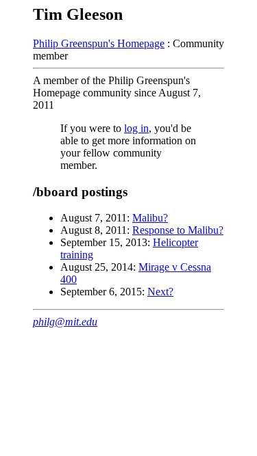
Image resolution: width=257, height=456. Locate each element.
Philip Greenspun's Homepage (98, 43)
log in (136, 128)
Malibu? (150, 218)
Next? (160, 291)
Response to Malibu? (177, 230)
